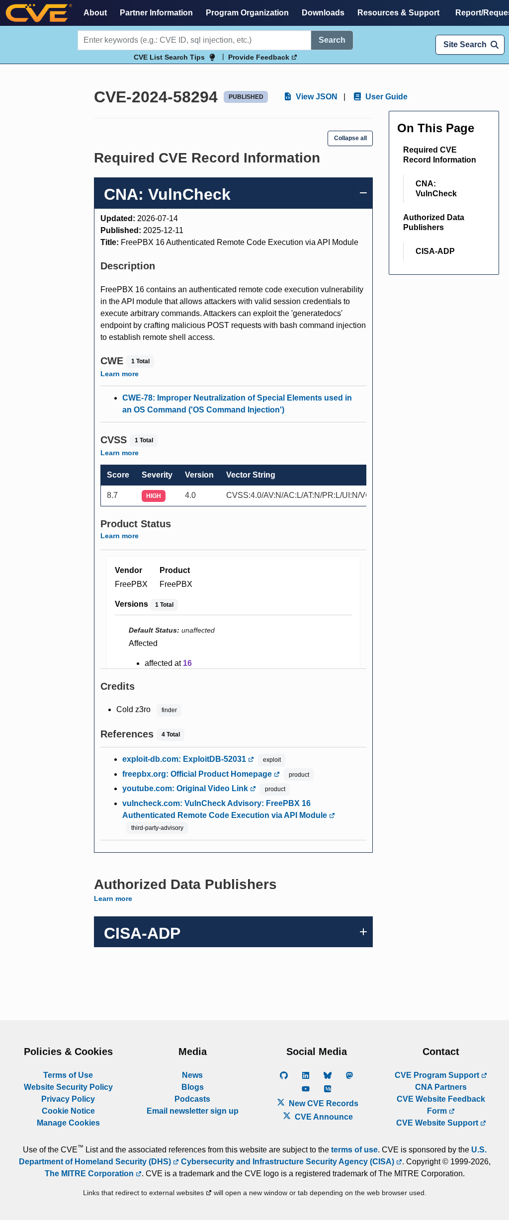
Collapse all (350, 138)
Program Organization (247, 12)
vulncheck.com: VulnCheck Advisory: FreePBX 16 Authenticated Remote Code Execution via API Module (225, 809)
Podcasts (192, 1099)
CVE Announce (323, 1117)
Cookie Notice (68, 1111)
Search (332, 40)
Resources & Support (398, 12)
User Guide (385, 96)
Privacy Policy (68, 1099)
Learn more (119, 374)
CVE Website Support (438, 1123)
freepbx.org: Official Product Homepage (198, 774)
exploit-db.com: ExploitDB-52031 (185, 759)
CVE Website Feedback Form (441, 1105)
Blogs (192, 1087)
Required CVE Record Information (439, 155)
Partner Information (156, 12)
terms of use (354, 1149)
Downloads (323, 12)
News (192, 1075)
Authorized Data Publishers (433, 222)
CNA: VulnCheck (436, 188)
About (95, 12)
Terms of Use (68, 1075)
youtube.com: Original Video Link (186, 788)
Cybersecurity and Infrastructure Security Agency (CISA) (287, 1161)
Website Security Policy (68, 1087)
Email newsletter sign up (193, 1111)
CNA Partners (441, 1087)
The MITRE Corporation (90, 1173)
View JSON (316, 96)
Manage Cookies (68, 1123)
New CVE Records (322, 1103)
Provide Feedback (259, 57)
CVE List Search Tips (169, 57)
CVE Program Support (438, 1075)
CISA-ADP (435, 251)
